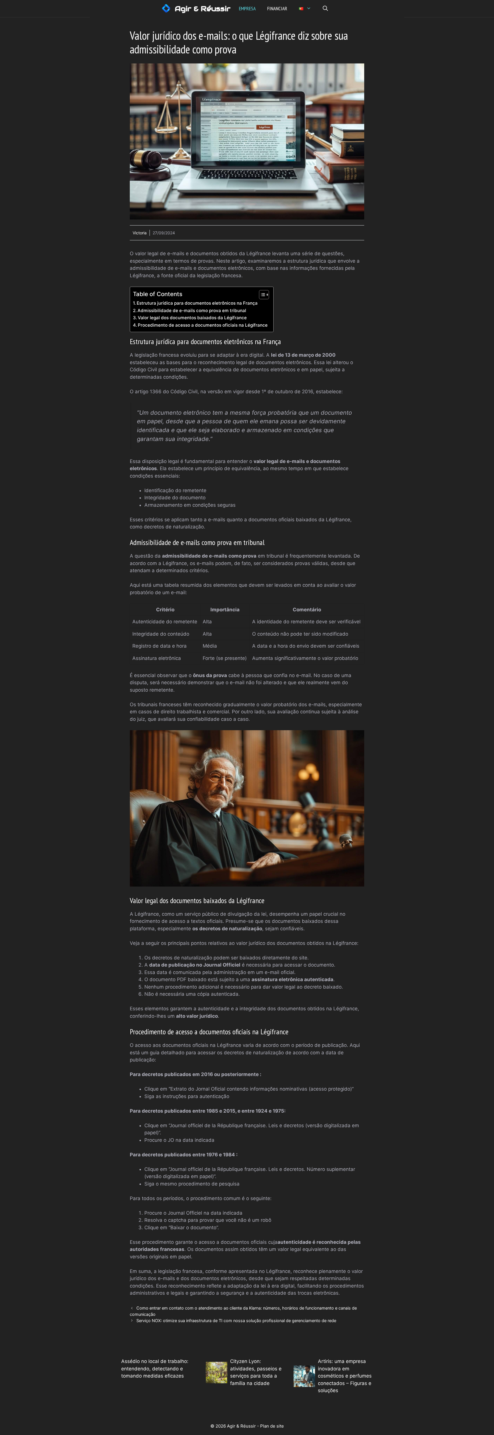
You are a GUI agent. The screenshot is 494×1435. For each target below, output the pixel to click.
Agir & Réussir (202, 8)
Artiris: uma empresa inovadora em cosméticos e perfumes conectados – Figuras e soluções (345, 1375)
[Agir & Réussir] (166, 8)
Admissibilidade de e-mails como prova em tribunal (192, 310)
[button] (325, 8)
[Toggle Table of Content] (261, 295)
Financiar (277, 8)
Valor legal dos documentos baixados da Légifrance (192, 317)
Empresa (247, 8)
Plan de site (272, 1426)
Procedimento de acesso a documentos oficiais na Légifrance (203, 325)
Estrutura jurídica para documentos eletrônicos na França (197, 303)
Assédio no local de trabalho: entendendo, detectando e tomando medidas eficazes (154, 1368)
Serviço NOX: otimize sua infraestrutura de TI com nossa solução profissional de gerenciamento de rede (236, 1320)
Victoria (140, 232)
